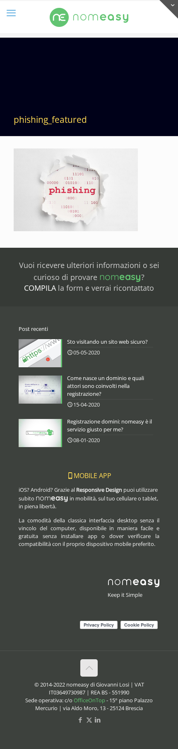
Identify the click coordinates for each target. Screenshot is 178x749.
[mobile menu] (11, 12)
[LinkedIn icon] (98, 719)
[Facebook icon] (80, 719)
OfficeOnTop (89, 700)
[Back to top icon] (89, 668)
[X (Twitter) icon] (89, 719)
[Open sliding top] (168, 9)
